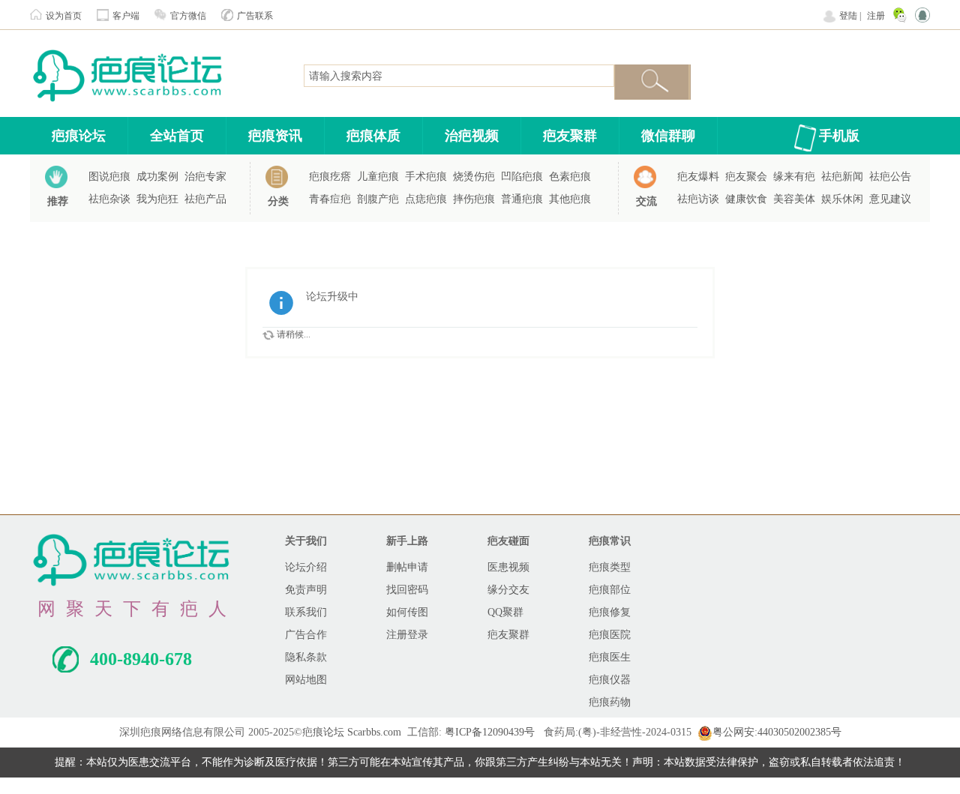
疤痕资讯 (275, 135)
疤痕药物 (610, 702)
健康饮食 (746, 199)
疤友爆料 (698, 176)
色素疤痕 (570, 176)
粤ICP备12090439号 (490, 732)
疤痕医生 (610, 657)
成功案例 (157, 176)
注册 (876, 15)
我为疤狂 (157, 199)
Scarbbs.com (374, 732)
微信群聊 (668, 135)
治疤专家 (205, 176)
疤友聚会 (746, 176)
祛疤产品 (205, 199)
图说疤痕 (109, 176)
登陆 (848, 15)
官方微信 (188, 15)
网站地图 (306, 679)
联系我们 (306, 612)
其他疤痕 (570, 199)
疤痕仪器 (610, 679)
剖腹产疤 (378, 199)
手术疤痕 (426, 176)
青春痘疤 (330, 199)
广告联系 (255, 15)
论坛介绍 (306, 567)
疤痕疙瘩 (330, 176)
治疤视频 (472, 135)
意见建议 (890, 199)
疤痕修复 (610, 612)
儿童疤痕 (378, 176)
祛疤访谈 (698, 199)
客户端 (126, 15)
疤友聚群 (570, 135)
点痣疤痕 (426, 199)
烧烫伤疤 (474, 176)
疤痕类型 (610, 567)
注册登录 (407, 634)
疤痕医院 (610, 634)
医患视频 (509, 567)
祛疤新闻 (842, 176)
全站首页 (177, 135)
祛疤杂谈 (109, 199)
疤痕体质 (373, 135)
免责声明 (306, 589)
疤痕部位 (610, 589)
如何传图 (407, 612)
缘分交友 (509, 589)
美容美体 (794, 199)
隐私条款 (306, 657)
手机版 (839, 135)
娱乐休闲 (842, 199)
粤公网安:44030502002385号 (777, 732)
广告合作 (306, 634)
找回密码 (407, 589)
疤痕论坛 (79, 135)
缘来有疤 (794, 176)
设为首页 (64, 15)
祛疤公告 (890, 176)
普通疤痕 (522, 199)
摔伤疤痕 (474, 199)
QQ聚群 (506, 612)
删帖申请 (407, 567)
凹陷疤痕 (522, 176)
